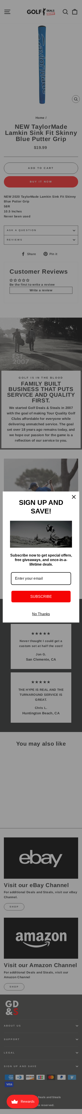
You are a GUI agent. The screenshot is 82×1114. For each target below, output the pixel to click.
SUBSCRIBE (41, 596)
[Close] (73, 496)
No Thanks (41, 614)
